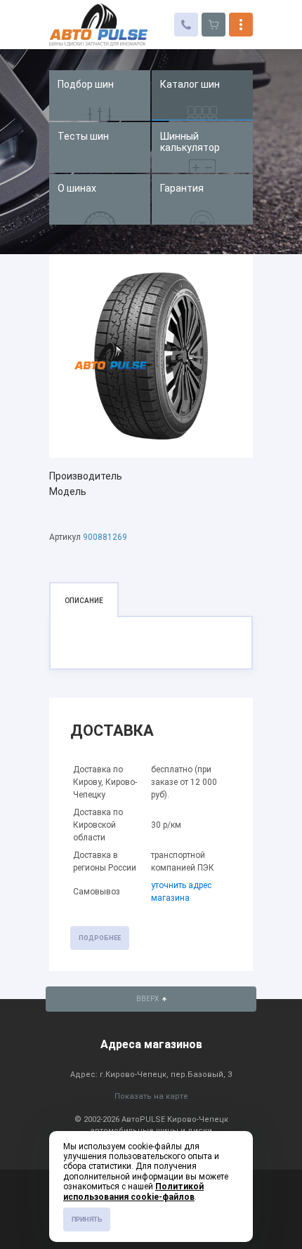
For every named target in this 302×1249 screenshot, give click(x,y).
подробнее (100, 937)
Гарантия (182, 188)
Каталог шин (190, 84)
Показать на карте (151, 1096)
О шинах (77, 188)
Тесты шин (83, 136)
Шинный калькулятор (190, 142)
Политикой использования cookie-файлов (133, 1191)
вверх (148, 999)
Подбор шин (86, 84)
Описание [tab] (84, 600)
